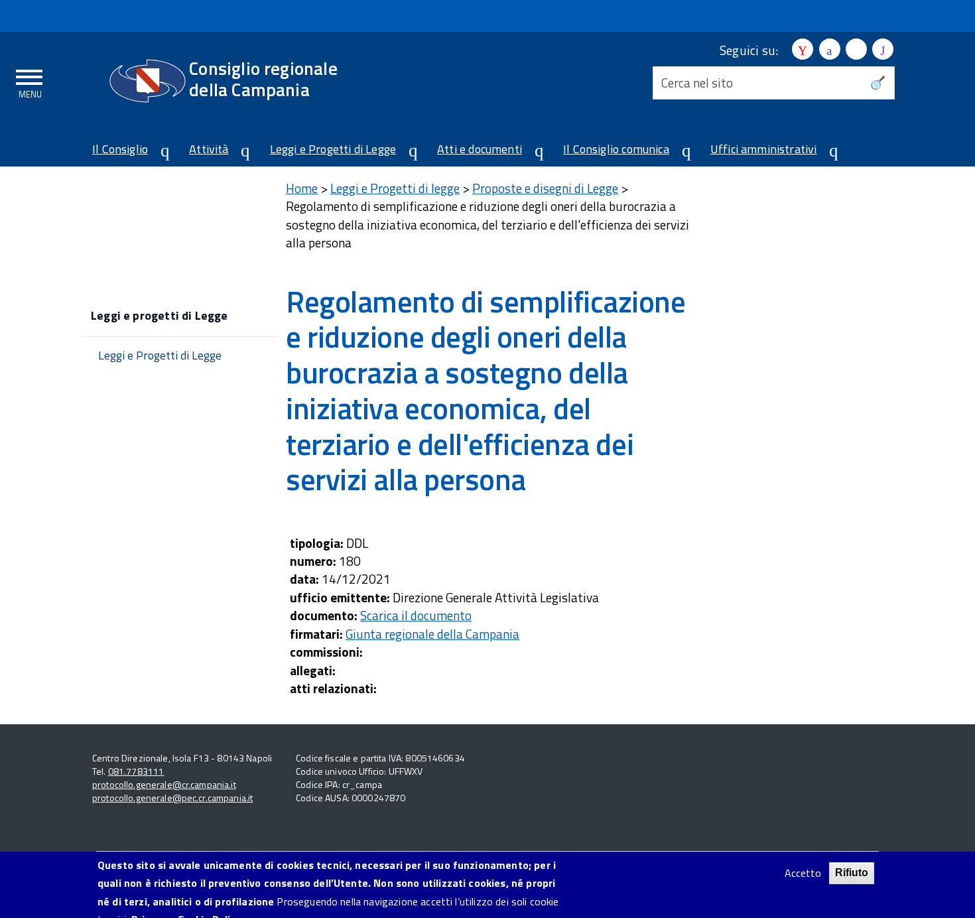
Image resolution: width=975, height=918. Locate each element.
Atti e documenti (479, 149)
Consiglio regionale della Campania (263, 78)
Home (302, 188)
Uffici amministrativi (763, 149)
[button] (160, 151)
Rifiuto (851, 872)
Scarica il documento (416, 615)
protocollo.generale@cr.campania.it (164, 784)
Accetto (803, 873)
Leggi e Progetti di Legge (333, 149)
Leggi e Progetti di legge (395, 188)
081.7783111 (136, 771)
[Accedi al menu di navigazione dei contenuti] (30, 81)
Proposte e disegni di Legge (545, 188)
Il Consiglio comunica (616, 149)
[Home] (147, 81)
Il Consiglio (120, 149)
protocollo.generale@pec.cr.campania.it (172, 798)
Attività (208, 149)
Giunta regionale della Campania (432, 633)
